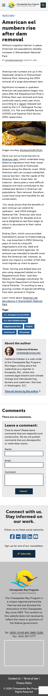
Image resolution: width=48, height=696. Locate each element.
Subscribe (26, 553)
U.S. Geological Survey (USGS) (16, 315)
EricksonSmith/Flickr (31, 150)
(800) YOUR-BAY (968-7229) (26, 632)
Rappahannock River (12, 326)
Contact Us (14, 678)
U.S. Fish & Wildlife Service (15, 320)
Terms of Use (31, 678)
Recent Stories (8, 15)
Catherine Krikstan (14, 60)
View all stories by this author (21, 391)
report (22, 103)
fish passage (24, 332)
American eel (9, 332)
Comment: (10, 472)
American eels (10, 159)
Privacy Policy (24, 682)
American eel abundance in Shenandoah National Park (22, 301)
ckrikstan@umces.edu (29, 352)
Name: (8, 449)
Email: (8, 460)
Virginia (29, 326)
